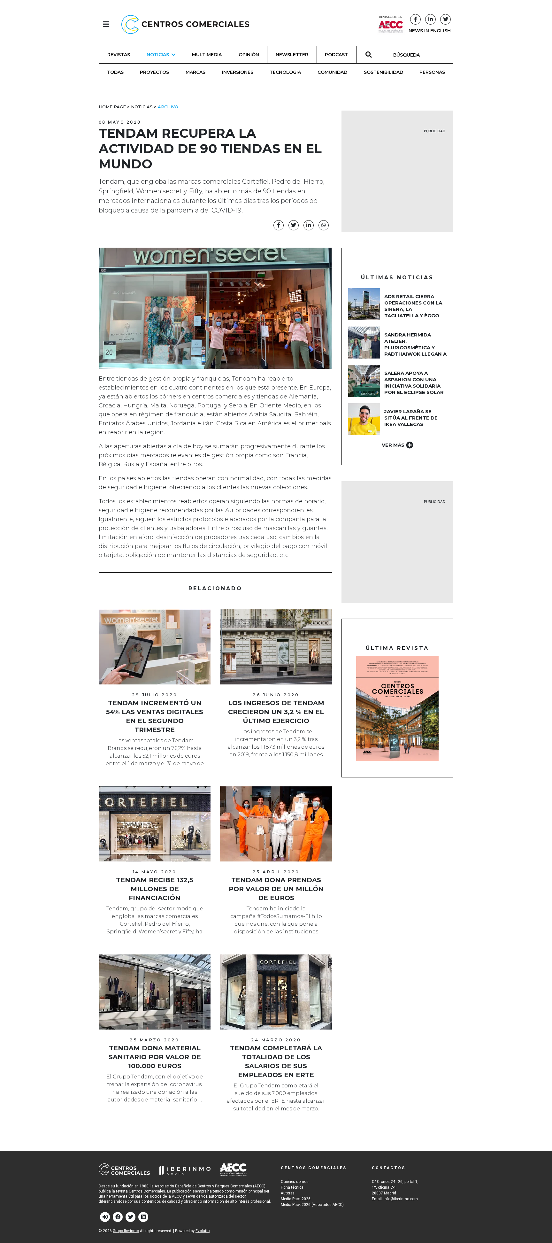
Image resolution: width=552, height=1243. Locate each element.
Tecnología (285, 72)
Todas (115, 72)
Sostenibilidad (383, 72)
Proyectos (154, 72)
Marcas (195, 72)
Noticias (142, 106)
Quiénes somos (295, 1181)
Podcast (336, 55)
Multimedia (207, 55)
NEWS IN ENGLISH (430, 31)
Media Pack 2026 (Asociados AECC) (312, 1204)
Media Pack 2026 (295, 1199)
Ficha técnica (292, 1187)
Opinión (249, 55)
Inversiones (237, 72)
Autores (288, 1193)
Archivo (168, 106)
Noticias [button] (158, 55)
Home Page (112, 106)
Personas (432, 72)
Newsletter (292, 55)
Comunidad (332, 72)
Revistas (118, 55)
